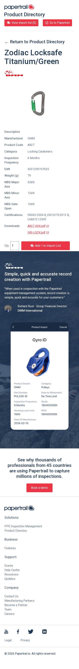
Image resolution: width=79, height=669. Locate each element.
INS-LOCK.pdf (37, 232)
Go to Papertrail (60, 22)
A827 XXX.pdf (37, 226)
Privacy (25, 640)
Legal (8, 640)
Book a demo (39, 487)
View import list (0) (24, 22)
